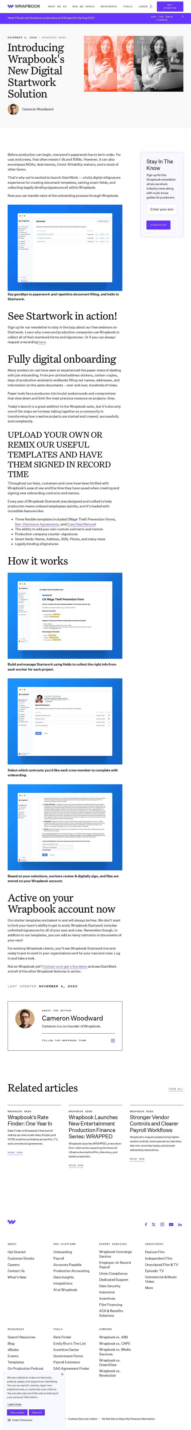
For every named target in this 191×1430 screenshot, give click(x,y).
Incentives (107, 1298)
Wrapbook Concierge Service (115, 1254)
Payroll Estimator (66, 1362)
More (149, 1288)
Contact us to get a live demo (65, 966)
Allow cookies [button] (17, 1412)
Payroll (58, 1258)
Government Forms (68, 1356)
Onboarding (62, 1252)
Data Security (109, 1286)
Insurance (107, 1292)
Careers (14, 1265)
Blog (11, 1343)
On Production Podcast (25, 1369)
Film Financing (110, 1305)
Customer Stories (21, 1258)
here (41, 342)
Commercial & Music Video (161, 1279)
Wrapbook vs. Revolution (109, 1373)
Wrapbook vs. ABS (113, 1337)
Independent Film (158, 1258)
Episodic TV (154, 1271)
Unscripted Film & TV (161, 1265)
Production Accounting (71, 1271)
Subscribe (158, 225)
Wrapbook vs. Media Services (115, 1351)
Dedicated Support (114, 1280)
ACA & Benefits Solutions (111, 1313)
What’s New (17, 1277)
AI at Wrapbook (65, 1290)
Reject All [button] (37, 1412)
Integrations (62, 1283)
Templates (16, 1362)
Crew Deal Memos (81, 524)
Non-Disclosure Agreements (37, 524)
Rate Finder (62, 1337)
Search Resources (21, 1337)
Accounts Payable (67, 1265)
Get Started (170, 6)
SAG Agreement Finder (71, 1369)
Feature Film (155, 1252)
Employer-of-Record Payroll (115, 1265)
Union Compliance (113, 1273)
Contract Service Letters (82, 1418)
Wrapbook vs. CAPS (114, 1343)
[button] (20, 1420)
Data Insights (63, 1277)
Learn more (14, 1404)
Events (13, 1356)
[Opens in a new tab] (146, 1224)
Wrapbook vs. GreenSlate (109, 1362)
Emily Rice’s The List (69, 1343)
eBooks (13, 1350)
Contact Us (16, 1271)
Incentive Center (66, 1350)
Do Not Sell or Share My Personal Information (128, 1418)
